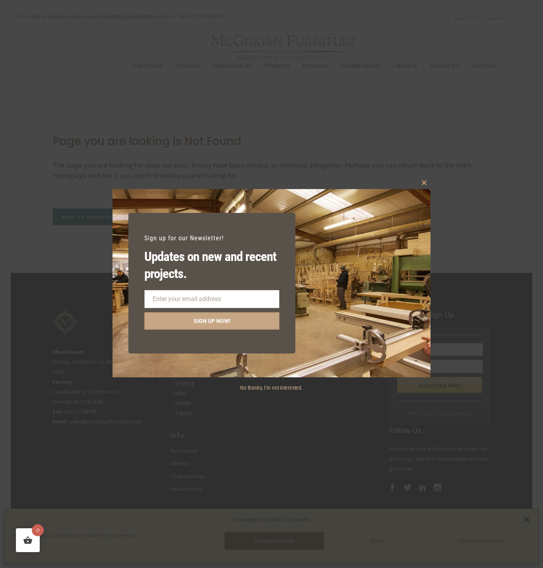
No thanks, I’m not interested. (271, 387)
